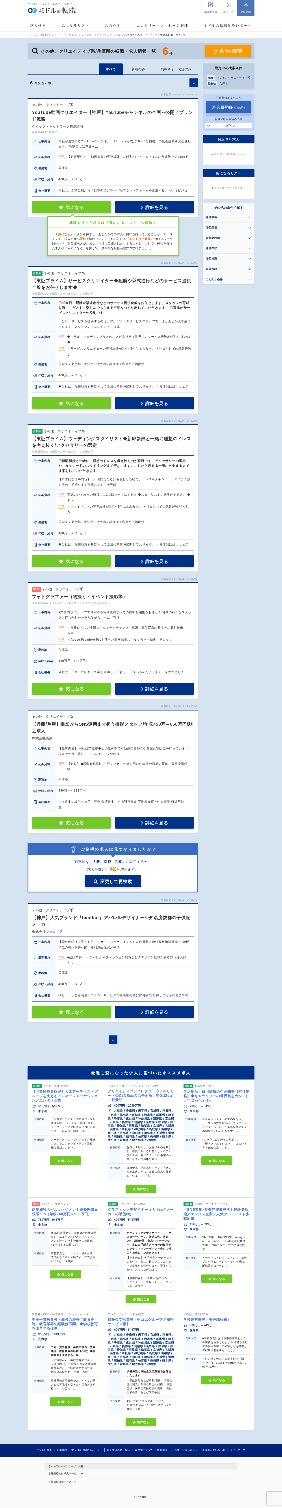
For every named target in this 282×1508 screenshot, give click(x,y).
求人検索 (38, 25)
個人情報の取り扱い (118, 1450)
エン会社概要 (44, 1450)
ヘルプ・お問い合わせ (185, 1450)
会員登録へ (231, 107)
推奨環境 (162, 1450)
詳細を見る (156, 207)
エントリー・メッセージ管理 (162, 25)
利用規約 (62, 1450)
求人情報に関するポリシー (86, 1450)
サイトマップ (237, 1450)
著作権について (143, 1450)
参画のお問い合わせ (213, 1450)
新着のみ (138, 69)
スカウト (113, 25)
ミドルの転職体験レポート (228, 25)
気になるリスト (75, 25)
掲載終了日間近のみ (176, 69)
